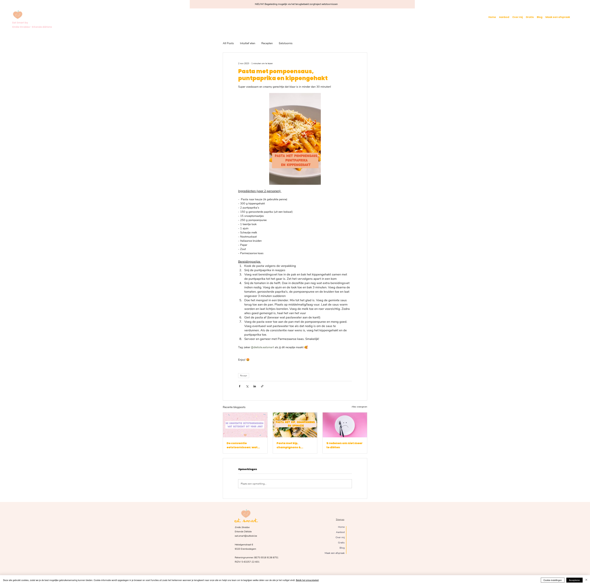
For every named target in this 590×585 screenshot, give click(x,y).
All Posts (228, 43)
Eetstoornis (286, 43)
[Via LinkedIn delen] (254, 386)
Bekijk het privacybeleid (307, 580)
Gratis (341, 542)
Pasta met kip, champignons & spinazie (289, 445)
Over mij (340, 537)
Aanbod (340, 532)
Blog (342, 548)
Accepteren (574, 580)
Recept (243, 375)
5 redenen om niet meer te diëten (344, 445)
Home (341, 527)
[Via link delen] (262, 386)
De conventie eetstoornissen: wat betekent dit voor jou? (243, 445)
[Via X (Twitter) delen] (247, 386)
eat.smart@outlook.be (246, 535)
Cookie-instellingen (552, 580)
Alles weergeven (359, 406)
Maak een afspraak (335, 553)
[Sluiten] (586, 580)
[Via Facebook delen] (239, 386)
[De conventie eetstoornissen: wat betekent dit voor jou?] (245, 425)
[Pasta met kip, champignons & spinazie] (295, 425)
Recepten (267, 43)
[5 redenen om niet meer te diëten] (345, 425)
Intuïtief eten (247, 43)
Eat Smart (246, 521)
